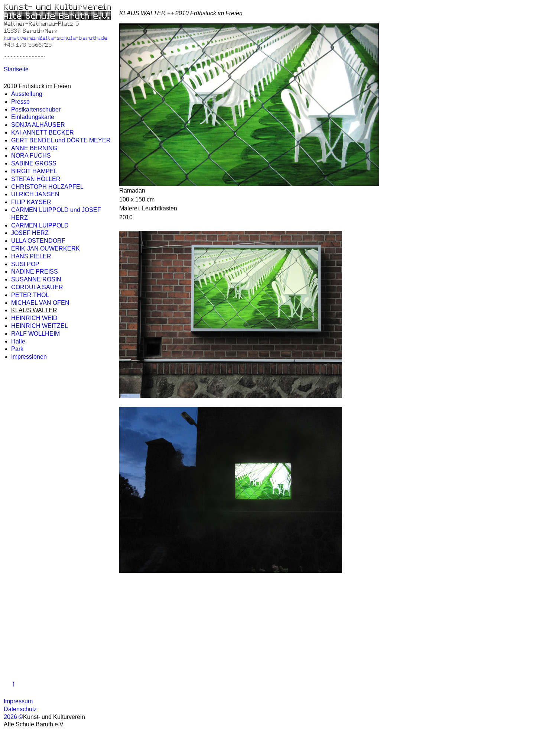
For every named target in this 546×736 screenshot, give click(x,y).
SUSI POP (25, 264)
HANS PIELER (31, 256)
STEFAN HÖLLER (36, 179)
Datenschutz (20, 709)
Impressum (18, 701)
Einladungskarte (32, 117)
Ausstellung (26, 94)
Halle (18, 341)
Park (17, 349)
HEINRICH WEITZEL (39, 326)
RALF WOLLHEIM (35, 333)
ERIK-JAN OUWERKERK (45, 248)
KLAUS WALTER (34, 310)
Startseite (16, 69)
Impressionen (29, 357)
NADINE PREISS (34, 271)
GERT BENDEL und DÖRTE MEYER (61, 140)
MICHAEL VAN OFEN (40, 303)
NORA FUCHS (31, 155)
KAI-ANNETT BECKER (42, 132)
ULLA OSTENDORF (38, 241)
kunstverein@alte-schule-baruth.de (55, 37)
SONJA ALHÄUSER (38, 125)
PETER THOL (30, 295)
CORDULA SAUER (37, 287)
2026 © (13, 717)
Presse (20, 102)
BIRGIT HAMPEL (34, 171)
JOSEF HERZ (30, 233)
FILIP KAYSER (31, 202)
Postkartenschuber (36, 109)
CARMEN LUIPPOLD (40, 225)
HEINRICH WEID (34, 318)
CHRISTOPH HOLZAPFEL (47, 187)
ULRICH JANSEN (35, 194)
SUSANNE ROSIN (36, 279)
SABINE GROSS (33, 163)
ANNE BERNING (34, 148)
